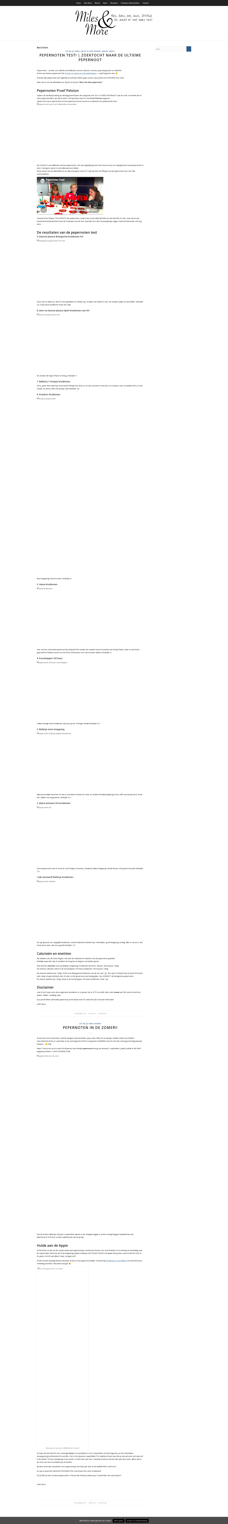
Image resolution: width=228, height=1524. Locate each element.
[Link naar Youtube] (189, 23)
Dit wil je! (70, 51)
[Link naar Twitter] (182, 23)
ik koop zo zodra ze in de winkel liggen (81, 73)
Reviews (97, 51)
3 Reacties (92, 1503)
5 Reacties (92, 1014)
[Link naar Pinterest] (186, 23)
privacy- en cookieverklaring (137, 1521)
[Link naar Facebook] (175, 23)
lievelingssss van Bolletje (116, 1260)
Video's (112, 51)
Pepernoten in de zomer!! (90, 1027)
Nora (77, 51)
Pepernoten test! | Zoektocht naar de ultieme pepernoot (90, 57)
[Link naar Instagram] (178, 23)
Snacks (105, 51)
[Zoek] (151, 3)
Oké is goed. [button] (118, 1521)
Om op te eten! (87, 51)
